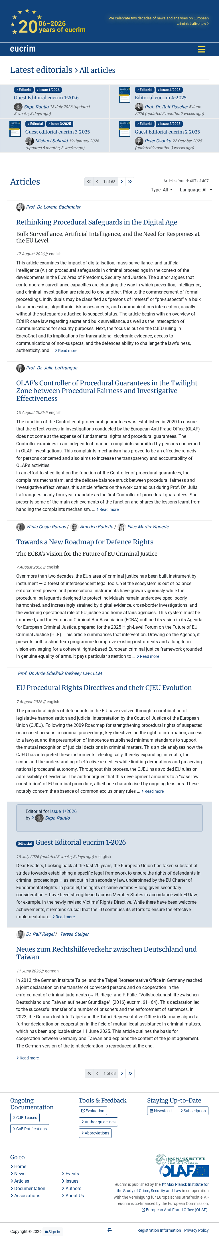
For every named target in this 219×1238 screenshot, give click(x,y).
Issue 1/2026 (49, 90)
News (19, 1173)
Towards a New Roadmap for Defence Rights (84, 542)
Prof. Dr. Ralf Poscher (166, 107)
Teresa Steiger (73, 934)
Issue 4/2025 (170, 90)
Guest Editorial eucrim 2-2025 (167, 132)
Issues (71, 1181)
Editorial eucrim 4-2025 (160, 97)
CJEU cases (26, 1117)
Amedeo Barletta (96, 526)
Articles (21, 1181)
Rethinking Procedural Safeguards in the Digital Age (96, 222)
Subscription (194, 1110)
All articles (96, 70)
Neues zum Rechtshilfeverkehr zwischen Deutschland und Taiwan (106, 953)
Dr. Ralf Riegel (40, 934)
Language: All (194, 190)
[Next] (121, 181)
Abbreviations (96, 1133)
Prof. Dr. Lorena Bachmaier (52, 207)
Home (19, 1166)
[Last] (129, 181)
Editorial (24, 90)
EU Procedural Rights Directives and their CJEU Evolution (104, 688)
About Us (74, 1195)
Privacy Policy (196, 1230)
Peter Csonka (157, 140)
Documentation (29, 1188)
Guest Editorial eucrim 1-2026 (46, 97)
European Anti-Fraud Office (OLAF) (177, 1209)
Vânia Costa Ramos (46, 526)
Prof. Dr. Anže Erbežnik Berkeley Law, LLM (59, 673)
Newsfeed (162, 1110)
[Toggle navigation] (201, 49)
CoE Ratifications (31, 1128)
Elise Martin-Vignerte (147, 526)
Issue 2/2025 (170, 124)
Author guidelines (99, 1122)
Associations (26, 1195)
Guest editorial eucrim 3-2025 (57, 132)
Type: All (160, 190)
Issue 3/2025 (60, 124)
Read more (67, 350)
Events (71, 1173)
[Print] (109, 1230)
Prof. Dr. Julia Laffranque (51, 368)
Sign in (54, 1231)
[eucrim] (22, 49)
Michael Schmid (51, 140)
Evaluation (94, 1110)
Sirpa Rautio (36, 107)
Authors (72, 1188)
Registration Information (159, 1230)
